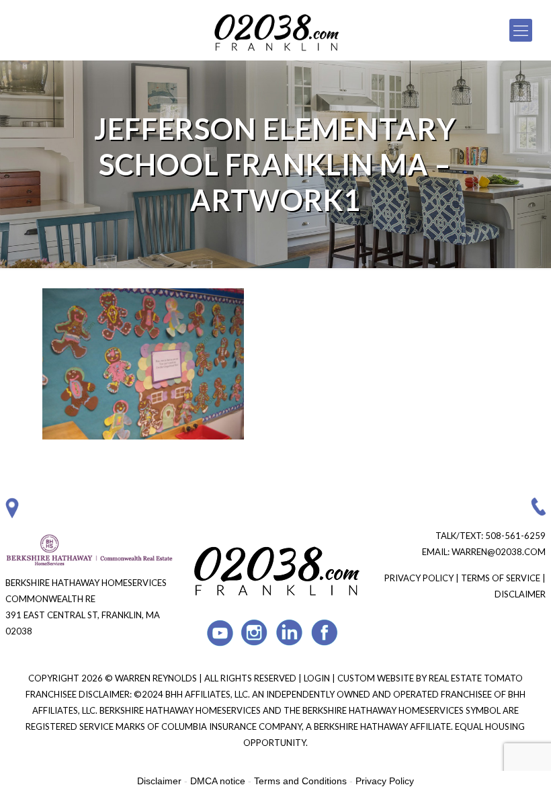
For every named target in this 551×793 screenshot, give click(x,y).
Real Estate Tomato (476, 678)
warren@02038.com (499, 551)
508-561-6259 (515, 535)
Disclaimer (520, 594)
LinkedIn (290, 632)
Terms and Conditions (300, 781)
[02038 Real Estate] (275, 30)
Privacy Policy (419, 578)
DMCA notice (217, 781)
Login (318, 678)
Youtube (220, 632)
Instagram (255, 632)
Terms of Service (500, 578)
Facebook (325, 632)
